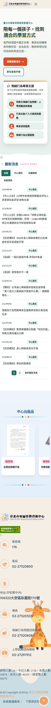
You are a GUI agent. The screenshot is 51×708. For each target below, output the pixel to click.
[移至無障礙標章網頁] (10, 529)
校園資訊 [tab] (32, 173)
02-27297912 (21, 655)
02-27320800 (22, 566)
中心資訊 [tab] (18, 173)
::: (31, 4)
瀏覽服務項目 (13, 61)
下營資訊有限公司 (37, 702)
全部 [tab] (6, 173)
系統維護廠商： (13, 702)
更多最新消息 (31, 372)
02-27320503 (22, 616)
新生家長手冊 (13, 71)
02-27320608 (22, 635)
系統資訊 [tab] (8, 180)
